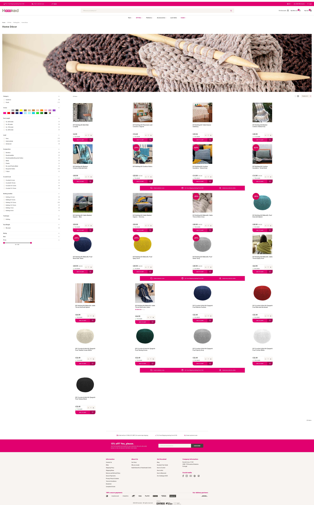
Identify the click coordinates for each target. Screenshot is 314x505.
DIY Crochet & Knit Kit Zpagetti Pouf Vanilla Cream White (85, 349)
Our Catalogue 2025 (162, 475)
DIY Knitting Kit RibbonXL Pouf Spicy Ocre (142, 257)
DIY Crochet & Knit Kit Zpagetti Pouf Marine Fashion (203, 306)
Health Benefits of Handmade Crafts (141, 467)
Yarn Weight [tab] (6, 224)
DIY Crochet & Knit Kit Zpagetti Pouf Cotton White (262, 349)
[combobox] (157, 10)
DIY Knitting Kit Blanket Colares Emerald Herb (80, 167)
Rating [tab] (5, 233)
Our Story (134, 462)
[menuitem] (130, 18)
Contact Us (109, 462)
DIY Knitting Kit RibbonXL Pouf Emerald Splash (262, 216)
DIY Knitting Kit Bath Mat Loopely (81, 125)
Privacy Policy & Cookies (112, 478)
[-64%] (202, 163)
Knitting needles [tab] (7, 193)
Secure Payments (111, 475)
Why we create (135, 465)
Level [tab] (4, 135)
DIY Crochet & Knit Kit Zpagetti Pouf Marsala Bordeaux (262, 306)
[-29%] (142, 163)
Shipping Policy (110, 467)
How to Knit (160, 470)
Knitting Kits (16, 22)
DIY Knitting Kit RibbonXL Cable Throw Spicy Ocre (262, 257)
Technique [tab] (6, 216)
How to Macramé (161, 473)
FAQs (107, 465)
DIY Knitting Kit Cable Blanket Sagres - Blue (82, 216)
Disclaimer (109, 484)
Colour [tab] (5, 107)
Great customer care (39, 3)
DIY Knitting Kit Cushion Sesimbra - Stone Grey (200, 167)
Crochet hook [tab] (7, 176)
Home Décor (25, 22)
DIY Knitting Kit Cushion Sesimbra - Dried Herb (260, 167)
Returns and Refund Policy (113, 473)
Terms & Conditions (111, 481)
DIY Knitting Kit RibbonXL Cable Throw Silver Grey (203, 216)
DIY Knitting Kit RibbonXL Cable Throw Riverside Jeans (145, 306)
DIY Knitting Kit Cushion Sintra (142, 166)
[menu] (157, 17)
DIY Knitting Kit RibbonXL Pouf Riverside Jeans (82, 257)
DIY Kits (9, 22)
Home (4, 22)
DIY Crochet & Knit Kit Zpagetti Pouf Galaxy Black (85, 398)
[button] (289, 4)
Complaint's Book (110, 486)
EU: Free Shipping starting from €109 (15, 3)
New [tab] (4, 236)
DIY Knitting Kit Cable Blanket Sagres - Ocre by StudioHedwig (142, 216)
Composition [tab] (7, 149)
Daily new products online (229, 188)
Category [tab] (5, 96)
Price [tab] (4, 240)
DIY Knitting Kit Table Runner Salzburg (202, 125)
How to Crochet (161, 467)
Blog (158, 462)
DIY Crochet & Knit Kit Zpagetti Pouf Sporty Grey (203, 349)
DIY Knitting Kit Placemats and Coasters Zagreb (142, 125)
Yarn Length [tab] (6, 118)
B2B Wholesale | (300, 3)
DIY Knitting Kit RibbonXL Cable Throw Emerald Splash (85, 306)
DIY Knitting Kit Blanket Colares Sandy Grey (260, 125)
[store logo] (40, 10)
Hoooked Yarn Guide (162, 465)
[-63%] (262, 163)
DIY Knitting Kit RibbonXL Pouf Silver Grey (202, 257)
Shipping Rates (110, 470)
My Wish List (295, 10)
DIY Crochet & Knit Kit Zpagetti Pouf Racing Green (145, 349)
